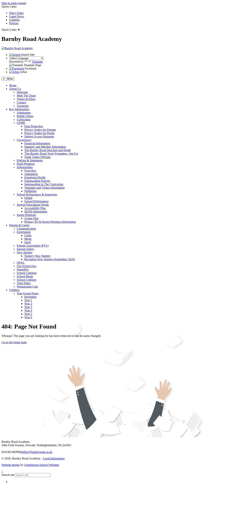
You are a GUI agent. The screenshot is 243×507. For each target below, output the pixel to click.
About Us (15, 88)
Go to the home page (14, 342)
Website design (11, 464)
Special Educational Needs (33, 204)
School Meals (25, 276)
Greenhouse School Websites (41, 464)
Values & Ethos (26, 99)
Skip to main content (14, 3)
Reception (30, 296)
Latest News (16, 16)
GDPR (21, 122)
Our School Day (26, 266)
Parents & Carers (19, 225)
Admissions (24, 112)
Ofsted (28, 198)
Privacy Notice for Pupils (39, 133)
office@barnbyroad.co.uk (36, 452)
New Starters (24, 252)
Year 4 (28, 310)
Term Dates (24, 283)
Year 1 (28, 300)
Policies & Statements (30, 160)
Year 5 (28, 313)
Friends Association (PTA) (33, 245)
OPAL (21, 262)
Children (14, 290)
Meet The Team (26, 95)
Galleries (14, 19)
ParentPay (23, 269)
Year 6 (28, 317)
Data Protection (33, 126)
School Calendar (27, 273)
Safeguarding (25, 167)
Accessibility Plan (35, 208)
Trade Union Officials (37, 157)
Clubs (27, 235)
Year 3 (28, 307)
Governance (24, 140)
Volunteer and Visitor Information (44, 187)
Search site (8, 474)
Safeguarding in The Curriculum (43, 184)
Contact (21, 102)
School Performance (36, 201)
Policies (13, 23)
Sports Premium (26, 215)
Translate (37, 61)
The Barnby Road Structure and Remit (47, 150)
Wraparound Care (27, 286)
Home (13, 85)
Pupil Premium (26, 163)
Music (28, 238)
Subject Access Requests (39, 136)
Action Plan (31, 218)
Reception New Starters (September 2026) (49, 259)
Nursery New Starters (37, 255)
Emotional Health (34, 177)
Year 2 (28, 303)
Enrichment (24, 232)
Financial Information (37, 143)
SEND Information (35, 211)
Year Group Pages (28, 293)
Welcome (22, 92)
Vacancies (23, 105)
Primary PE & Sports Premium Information (50, 221)
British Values (25, 116)
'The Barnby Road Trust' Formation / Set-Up (51, 153)
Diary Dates (16, 13)
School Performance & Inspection (37, 194)
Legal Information (54, 458)
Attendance (31, 174)
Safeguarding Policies (37, 180)
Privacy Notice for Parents (40, 129)
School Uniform (26, 279)
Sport (27, 242)
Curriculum (23, 119)
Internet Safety (25, 249)
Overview (30, 170)
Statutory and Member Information (45, 146)
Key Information (19, 109)
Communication (26, 228)
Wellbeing (30, 191)
